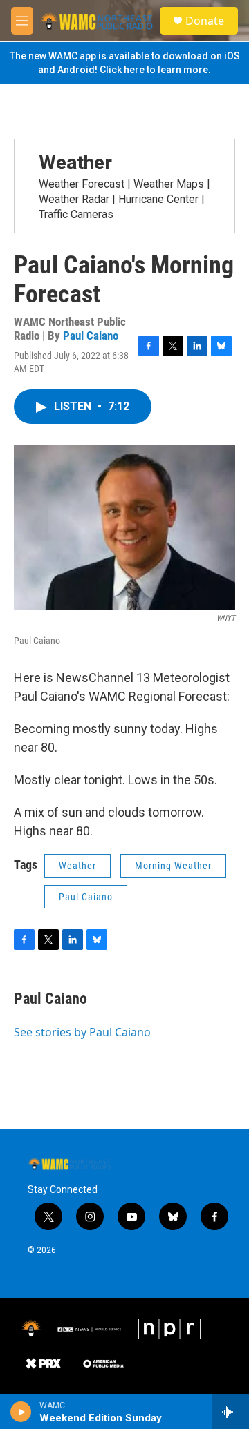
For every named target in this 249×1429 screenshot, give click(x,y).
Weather (75, 162)
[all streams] (230, 1411)
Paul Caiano (90, 335)
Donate (204, 20)
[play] (21, 1412)
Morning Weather (173, 865)
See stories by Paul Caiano (82, 1032)
